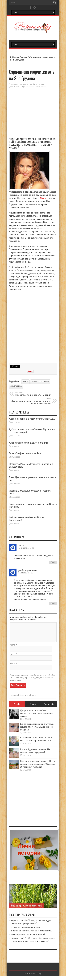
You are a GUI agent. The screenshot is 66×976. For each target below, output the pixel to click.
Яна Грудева (16, 386)
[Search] (54, 2)
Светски (23, 57)
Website (13, 663)
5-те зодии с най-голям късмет (26, 927)
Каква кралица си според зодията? (28, 934)
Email (12, 654)
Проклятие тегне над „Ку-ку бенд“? (33, 394)
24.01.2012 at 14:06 (26, 548)
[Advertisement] (33, 115)
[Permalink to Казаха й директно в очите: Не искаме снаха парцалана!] (14, 757)
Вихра (25, 381)
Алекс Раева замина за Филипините (28, 442)
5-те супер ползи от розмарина (26, 905)
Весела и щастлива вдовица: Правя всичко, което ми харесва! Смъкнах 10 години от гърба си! (37, 764)
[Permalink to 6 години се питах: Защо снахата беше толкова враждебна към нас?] (14, 745)
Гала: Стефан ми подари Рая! (25, 453)
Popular (17, 704)
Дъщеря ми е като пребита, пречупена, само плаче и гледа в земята (36, 713)
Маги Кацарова (26, 84)
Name (12, 645)
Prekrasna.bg (36, 974)
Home (15, 57)
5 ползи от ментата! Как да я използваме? (31, 931)
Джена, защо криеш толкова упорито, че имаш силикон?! (31, 401)
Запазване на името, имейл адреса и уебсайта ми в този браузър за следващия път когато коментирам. (32, 677)
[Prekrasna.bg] (33, 31)
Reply (53, 562)
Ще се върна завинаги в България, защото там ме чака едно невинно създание (37, 727)
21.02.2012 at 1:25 (25, 573)
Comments (49, 704)
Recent (33, 704)
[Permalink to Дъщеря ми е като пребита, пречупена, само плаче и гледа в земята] (14, 718)
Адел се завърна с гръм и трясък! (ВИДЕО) (32, 418)
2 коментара (29, 87)
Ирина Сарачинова (40, 381)
